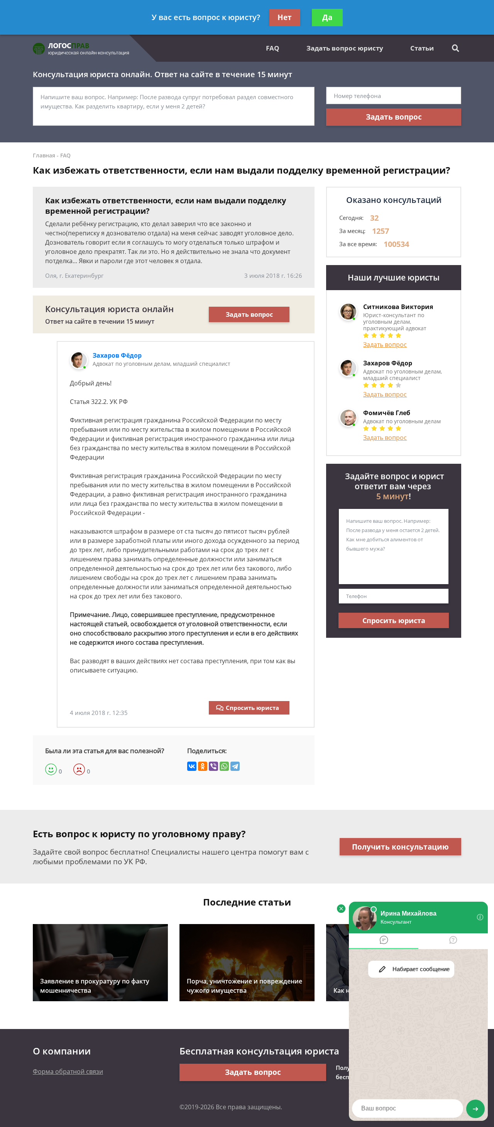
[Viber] (213, 766)
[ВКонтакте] (191, 766)
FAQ (272, 48)
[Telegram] (235, 766)
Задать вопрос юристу (344, 48)
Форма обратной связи (68, 1071)
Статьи (422, 48)
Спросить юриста (252, 707)
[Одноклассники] (202, 766)
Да (327, 17)
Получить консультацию (400, 847)
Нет (284, 17)
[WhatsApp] (224, 766)
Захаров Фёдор (117, 355)
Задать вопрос (394, 117)
